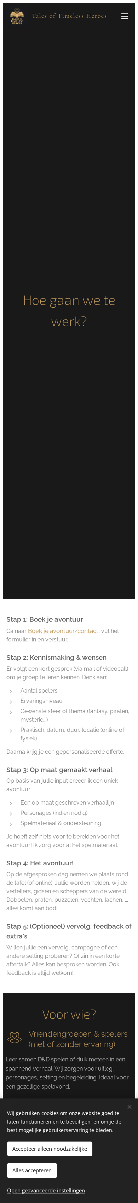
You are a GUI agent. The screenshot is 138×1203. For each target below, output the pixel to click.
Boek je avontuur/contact (63, 630)
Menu (124, 16)
